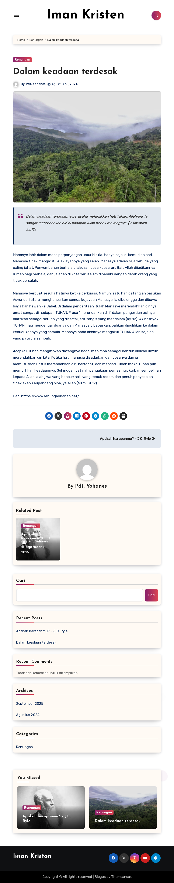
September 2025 (29, 704)
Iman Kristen (85, 15)
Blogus (100, 877)
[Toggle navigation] (16, 15)
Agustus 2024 (27, 715)
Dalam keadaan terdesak (65, 72)
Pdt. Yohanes (36, 84)
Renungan (22, 59)
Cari (20, 581)
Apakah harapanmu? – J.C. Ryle (42, 631)
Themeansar (121, 877)
